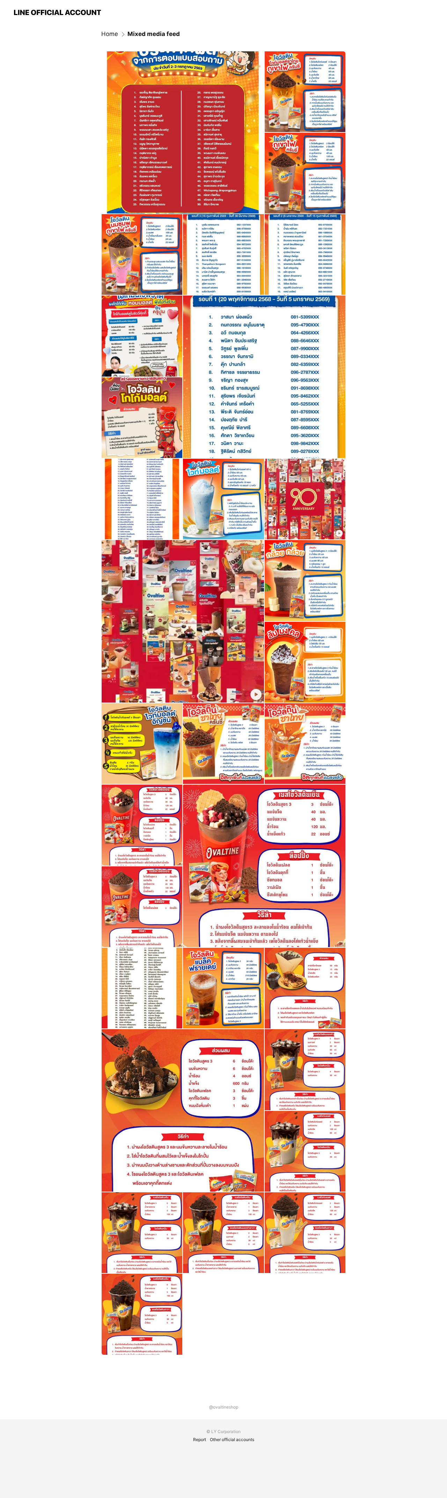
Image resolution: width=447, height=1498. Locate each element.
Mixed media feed (153, 33)
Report (199, 1439)
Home (109, 33)
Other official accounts (232, 1439)
